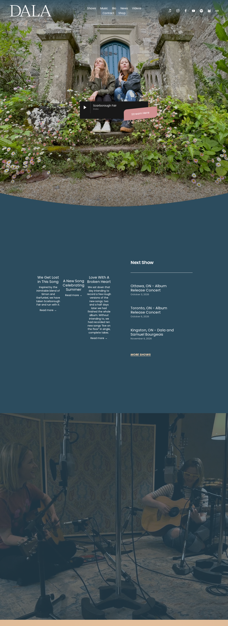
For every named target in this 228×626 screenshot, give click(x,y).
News (124, 8)
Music (104, 8)
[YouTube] (193, 11)
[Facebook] (186, 11)
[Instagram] (178, 11)
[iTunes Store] (170, 11)
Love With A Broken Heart (99, 279)
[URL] (217, 11)
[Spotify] (201, 11)
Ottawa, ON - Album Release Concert (149, 288)
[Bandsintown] (209, 11)
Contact (108, 13)
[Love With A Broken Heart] (99, 269)
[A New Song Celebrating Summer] (74, 270)
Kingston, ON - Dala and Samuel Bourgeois (152, 332)
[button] (104, 261)
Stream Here (140, 113)
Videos (136, 8)
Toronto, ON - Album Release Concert (149, 310)
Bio (114, 8)
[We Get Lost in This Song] (48, 269)
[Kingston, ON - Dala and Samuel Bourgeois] (158, 326)
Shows (91, 8)
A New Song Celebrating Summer (73, 285)
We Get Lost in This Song (48, 279)
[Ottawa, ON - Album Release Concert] (155, 282)
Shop (122, 13)
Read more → (48, 310)
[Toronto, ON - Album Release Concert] (156, 304)
